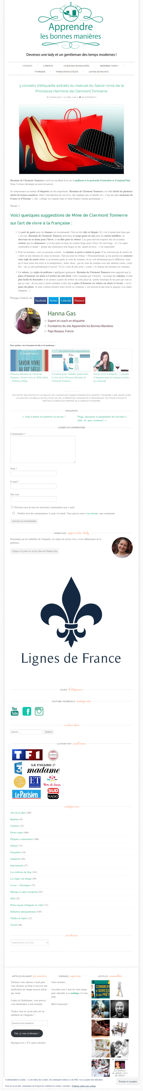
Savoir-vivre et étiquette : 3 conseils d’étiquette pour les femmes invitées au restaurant (111, 377)
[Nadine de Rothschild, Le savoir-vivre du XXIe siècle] (119, 1068)
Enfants (14, 845)
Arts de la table (17, 812)
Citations (14, 825)
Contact (27, 65)
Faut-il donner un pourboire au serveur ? (43, 416)
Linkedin (66, 300)
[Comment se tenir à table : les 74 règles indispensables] (119, 1029)
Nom (13, 468)
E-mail (14, 481)
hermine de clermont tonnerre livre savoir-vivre (104, 395)
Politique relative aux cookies (84, 1085)
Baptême (14, 819)
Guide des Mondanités (76, 65)
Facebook (40, 300)
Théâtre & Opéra (18, 918)
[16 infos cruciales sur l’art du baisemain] (119, 1049)
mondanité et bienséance (90, 398)
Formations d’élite (67, 71)
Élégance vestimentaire (21, 839)
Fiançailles (15, 852)
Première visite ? (109, 65)
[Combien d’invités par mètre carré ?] (101, 1009)
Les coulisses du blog (20, 872)
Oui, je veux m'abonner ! (26, 1033)
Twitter (53, 300)
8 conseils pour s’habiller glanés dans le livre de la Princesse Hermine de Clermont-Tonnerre (70, 377)
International (16, 865)
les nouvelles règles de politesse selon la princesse (45, 398)
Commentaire (17, 433)
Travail (13, 924)
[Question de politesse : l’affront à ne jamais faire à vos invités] (101, 1029)
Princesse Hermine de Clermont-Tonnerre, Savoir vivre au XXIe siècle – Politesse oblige (29, 377)
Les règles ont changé (51, 395)
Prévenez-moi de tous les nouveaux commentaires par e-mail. (44, 507)
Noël (12, 898)
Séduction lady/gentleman (23, 911)
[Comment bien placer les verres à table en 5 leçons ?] (101, 1049)
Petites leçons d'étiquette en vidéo (26, 905)
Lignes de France (98, 71)
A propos (48, 65)
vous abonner (92, 513)
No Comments (88, 97)
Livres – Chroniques (20, 885)
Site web (14, 494)
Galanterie (15, 858)
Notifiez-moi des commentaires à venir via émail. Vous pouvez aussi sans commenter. (66, 513)
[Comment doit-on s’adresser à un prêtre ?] (101, 989)
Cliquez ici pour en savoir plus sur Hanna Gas (34, 551)
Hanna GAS (55, 97)
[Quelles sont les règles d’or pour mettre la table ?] (101, 1068)
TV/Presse (40, 71)
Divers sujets (16, 832)
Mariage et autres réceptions (24, 891)
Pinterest (79, 300)
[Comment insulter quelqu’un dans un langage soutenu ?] (119, 1009)
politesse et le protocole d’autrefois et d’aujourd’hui (102, 180)
